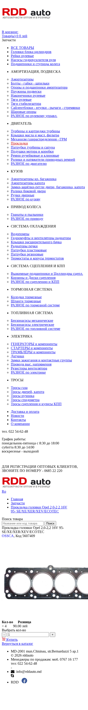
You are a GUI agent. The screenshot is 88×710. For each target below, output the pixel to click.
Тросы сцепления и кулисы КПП (36, 404)
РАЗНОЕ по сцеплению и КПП (35, 282)
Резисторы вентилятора (29, 368)
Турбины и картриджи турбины (35, 131)
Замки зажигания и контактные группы (41, 360)
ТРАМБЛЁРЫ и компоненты (33, 352)
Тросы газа (19, 388)
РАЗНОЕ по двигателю (29, 163)
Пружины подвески (26, 91)
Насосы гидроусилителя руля (33, 60)
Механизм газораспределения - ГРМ (39, 139)
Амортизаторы (22, 79)
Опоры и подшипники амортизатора (39, 87)
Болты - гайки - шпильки (30, 83)
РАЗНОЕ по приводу (27, 219)
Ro (4, 491)
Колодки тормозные (26, 297)
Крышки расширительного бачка (36, 242)
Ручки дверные (22, 195)
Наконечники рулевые (28, 95)
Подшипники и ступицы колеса (35, 64)
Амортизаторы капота (28, 183)
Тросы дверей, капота (27, 392)
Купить (11, 639)
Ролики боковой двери (28, 191)
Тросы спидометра (25, 400)
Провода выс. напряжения (31, 364)
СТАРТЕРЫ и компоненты (32, 348)
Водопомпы (20, 234)
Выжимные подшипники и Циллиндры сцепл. (47, 274)
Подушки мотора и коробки (32, 151)
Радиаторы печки (24, 246)
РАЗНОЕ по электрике (28, 372)
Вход (5, 28)
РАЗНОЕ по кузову (25, 199)
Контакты (18, 420)
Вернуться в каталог (17, 644)
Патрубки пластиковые (29, 250)
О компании (20, 424)
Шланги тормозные (26, 301)
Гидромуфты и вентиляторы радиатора (41, 238)
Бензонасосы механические (32, 320)
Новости (17, 416)
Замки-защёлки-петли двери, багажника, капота (48, 187)
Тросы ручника (22, 396)
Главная (17, 499)
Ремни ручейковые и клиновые (35, 155)
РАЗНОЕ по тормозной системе (35, 305)
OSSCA (8, 536)
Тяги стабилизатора (26, 104)
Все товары (22, 48)
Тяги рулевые (21, 99)
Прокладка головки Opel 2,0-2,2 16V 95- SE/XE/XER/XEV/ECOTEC (39, 509)
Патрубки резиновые (27, 254)
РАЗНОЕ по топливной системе (35, 329)
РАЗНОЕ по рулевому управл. (34, 116)
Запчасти (18, 503)
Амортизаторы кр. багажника (33, 179)
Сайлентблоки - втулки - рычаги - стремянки (45, 108)
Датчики (17, 356)
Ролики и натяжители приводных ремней (43, 159)
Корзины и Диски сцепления (33, 278)
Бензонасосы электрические (32, 324)
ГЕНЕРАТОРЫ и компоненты (34, 344)
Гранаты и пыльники (27, 214)
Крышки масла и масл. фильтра (35, 135)
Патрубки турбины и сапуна (33, 147)
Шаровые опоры (23, 112)
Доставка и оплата (25, 412)
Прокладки (19, 143)
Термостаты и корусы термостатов (37, 258)
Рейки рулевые (22, 56)
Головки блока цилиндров (31, 52)
